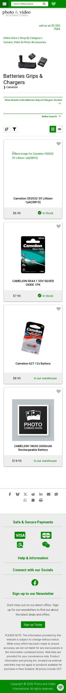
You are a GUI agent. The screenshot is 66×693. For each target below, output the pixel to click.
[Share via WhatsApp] (25, 500)
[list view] (59, 129)
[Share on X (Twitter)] (25, 494)
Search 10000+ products (23, 4)
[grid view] (52, 129)
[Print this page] (41, 500)
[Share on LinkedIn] (41, 494)
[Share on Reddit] (33, 494)
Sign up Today (33, 624)
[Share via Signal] (33, 500)
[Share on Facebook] (10, 494)
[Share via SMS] (56, 494)
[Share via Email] (48, 494)
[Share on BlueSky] (17, 494)
